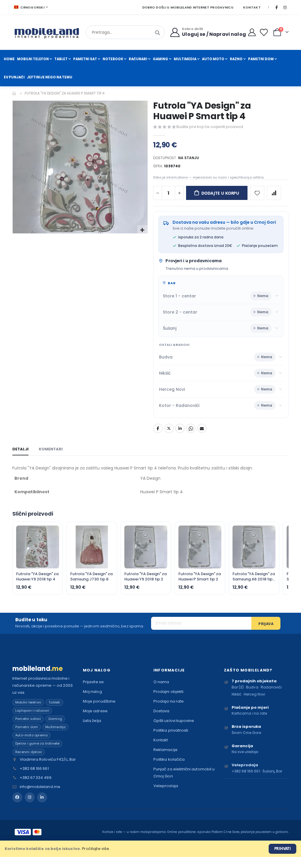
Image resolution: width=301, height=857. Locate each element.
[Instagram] (285, 7)
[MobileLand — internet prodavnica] (46, 32)
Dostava (161, 711)
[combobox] (125, 32)
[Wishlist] (265, 32)
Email (202, 428)
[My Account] (252, 32)
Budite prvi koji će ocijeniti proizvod (209, 126)
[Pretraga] (157, 33)
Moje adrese (95, 711)
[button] (142, 230)
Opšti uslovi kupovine (173, 720)
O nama (161, 682)
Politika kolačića (169, 759)
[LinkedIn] (42, 797)
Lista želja (92, 720)
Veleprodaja (165, 786)
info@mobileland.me (40, 786)
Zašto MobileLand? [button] (248, 670)
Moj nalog (92, 691)
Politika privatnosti (170, 730)
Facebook (158, 428)
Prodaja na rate (168, 701)
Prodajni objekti (168, 691)
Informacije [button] (169, 670)
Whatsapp (190, 428)
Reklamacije (165, 749)
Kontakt (252, 7)
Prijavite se (93, 682)
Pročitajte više (95, 848)
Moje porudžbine (99, 701)
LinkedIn (180, 428)
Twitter (169, 428)
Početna (14, 93)
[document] (150, 849)
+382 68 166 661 (34, 768)
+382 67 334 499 (35, 777)
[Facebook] (276, 7)
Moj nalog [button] (97, 670)
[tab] (20, 449)
